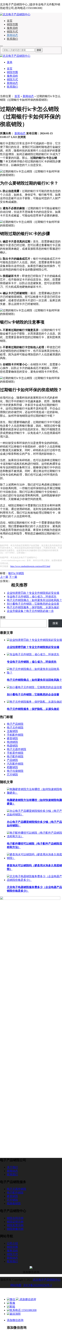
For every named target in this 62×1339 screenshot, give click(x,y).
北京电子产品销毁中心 (46, 1279)
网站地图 (15, 1285)
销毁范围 (12, 24)
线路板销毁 (14, 1203)
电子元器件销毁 (16, 749)
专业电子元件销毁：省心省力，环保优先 (31, 596)
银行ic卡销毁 (16, 573)
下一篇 (13, 576)
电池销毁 (12, 742)
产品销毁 (12, 760)
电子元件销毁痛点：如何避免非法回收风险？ (34, 600)
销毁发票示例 (15, 1225)
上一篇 (4, 576)
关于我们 (12, 1167)
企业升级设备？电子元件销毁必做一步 (30, 610)
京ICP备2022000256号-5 (37, 1285)
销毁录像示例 (15, 1228)
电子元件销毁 (15, 727)
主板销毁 (12, 731)
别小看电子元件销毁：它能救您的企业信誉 (33, 603)
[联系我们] (11, 1302)
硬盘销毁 (12, 738)
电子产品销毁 (15, 723)
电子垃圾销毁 (15, 770)
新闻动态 (12, 35)
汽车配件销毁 (15, 763)
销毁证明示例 (15, 1221)
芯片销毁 (12, 774)
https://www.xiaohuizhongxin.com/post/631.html (30, 566)
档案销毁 (12, 767)
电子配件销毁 (15, 756)
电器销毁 (12, 745)
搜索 (3, 617)
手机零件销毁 (15, 752)
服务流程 (12, 28)
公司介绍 (12, 1243)
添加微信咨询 (15, 1320)
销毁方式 (12, 31)
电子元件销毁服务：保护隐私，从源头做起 (33, 607)
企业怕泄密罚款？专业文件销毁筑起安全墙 (33, 592)
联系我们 (12, 38)
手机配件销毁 (15, 734)
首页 (9, 20)
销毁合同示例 (15, 1218)
